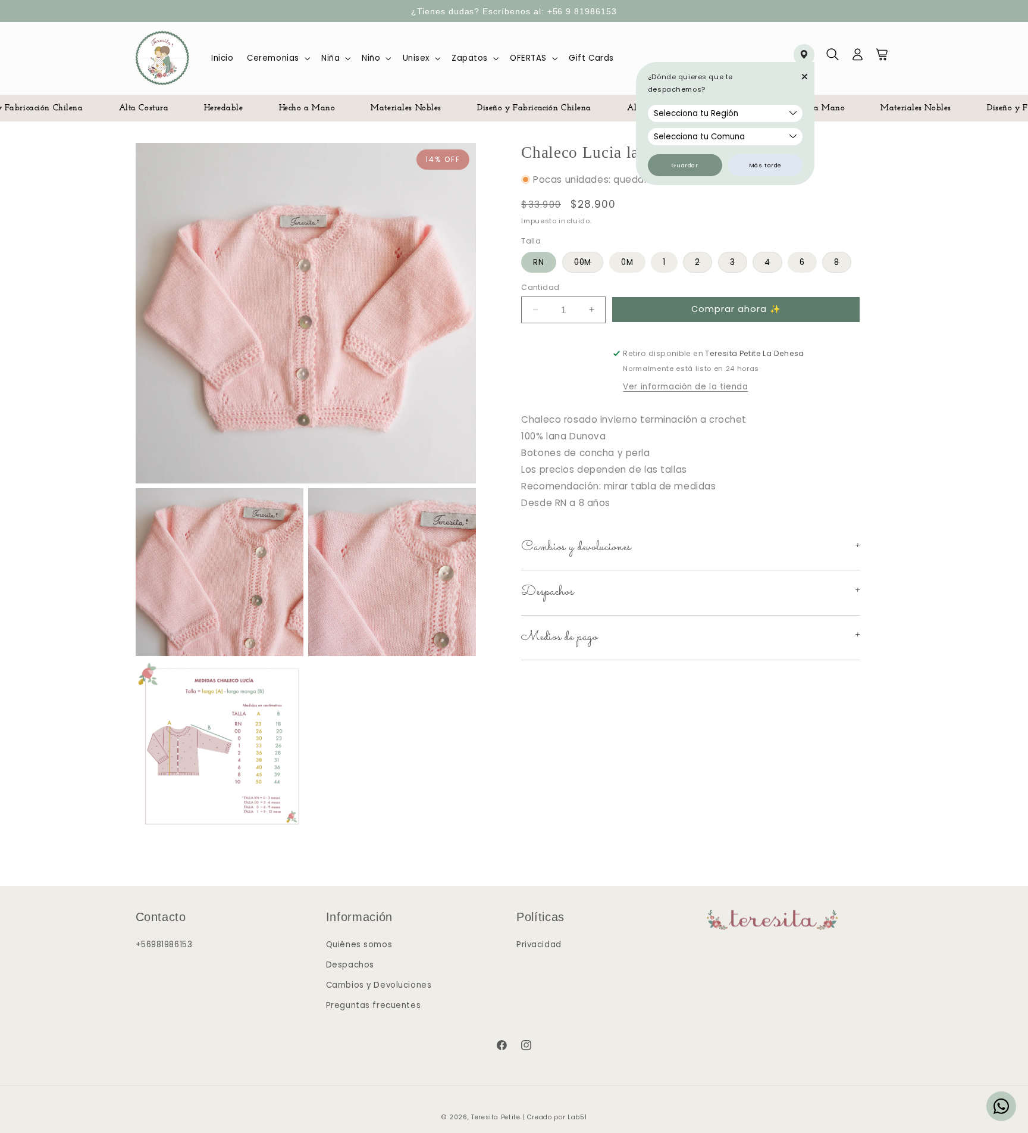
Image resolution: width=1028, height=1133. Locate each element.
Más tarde (765, 165)
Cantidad (540, 287)
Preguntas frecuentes (373, 1004)
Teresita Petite (496, 1117)
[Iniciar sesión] (857, 58)
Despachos (350, 964)
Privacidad (539, 944)
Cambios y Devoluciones (379, 984)
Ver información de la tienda (685, 386)
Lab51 (577, 1117)
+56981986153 (164, 944)
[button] (277, 58)
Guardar (685, 165)
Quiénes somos (359, 944)
